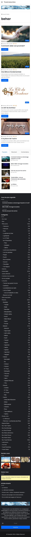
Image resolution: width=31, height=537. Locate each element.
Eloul (4, 231)
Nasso (6, 321)
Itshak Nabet (5, 271)
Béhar (5, 402)
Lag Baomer (6, 235)
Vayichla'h (7, 352)
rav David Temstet (6, 430)
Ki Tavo (6, 390)
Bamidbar (5, 302)
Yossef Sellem (5, 449)
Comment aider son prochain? (13, 46)
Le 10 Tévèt (6, 238)
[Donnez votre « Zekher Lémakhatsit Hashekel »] (25, 459)
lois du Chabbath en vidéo (11, 292)
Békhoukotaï (7, 404)
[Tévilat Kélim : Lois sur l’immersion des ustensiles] (6, 179)
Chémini (6, 406)
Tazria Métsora (8, 411)
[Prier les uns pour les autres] (6, 173)
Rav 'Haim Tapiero (6, 425)
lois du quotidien (6, 278)
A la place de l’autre (9, 139)
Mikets (6, 335)
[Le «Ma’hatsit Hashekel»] (15, 459)
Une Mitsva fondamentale (11, 72)
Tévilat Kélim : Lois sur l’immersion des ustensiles (18, 178)
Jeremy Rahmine (6, 273)
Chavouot (5, 228)
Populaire (4, 152)
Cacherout (5, 285)
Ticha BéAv (6, 264)
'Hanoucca (6, 226)
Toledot (6, 340)
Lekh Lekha (7, 333)
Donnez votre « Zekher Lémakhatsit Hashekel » (13, 492)
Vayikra (5, 397)
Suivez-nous (5, 472)
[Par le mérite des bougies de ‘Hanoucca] (15, 465)
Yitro (5, 383)
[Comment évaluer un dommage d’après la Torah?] (6, 159)
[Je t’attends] (5, 459)
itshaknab (4, 43)
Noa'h (5, 338)
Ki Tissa (6, 368)
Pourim (5, 257)
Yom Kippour (6, 266)
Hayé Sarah (7, 330)
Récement (14, 152)
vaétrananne (5, 442)
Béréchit (5, 326)
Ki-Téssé (6, 392)
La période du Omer (8, 233)
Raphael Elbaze (5, 423)
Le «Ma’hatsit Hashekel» (8, 490)
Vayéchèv (6, 345)
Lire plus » (4, 49)
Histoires (4, 269)
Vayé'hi (6, 342)
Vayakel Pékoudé (8, 380)
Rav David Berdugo (6, 428)
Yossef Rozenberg (6, 447)
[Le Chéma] (6, 186)
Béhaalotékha (8, 311)
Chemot (6, 366)
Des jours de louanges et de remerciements (12, 494)
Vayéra (6, 347)
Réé (5, 395)
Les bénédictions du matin (9, 288)
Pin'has (6, 323)
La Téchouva (6, 418)
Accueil (4, 14)
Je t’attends (5, 487)
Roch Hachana (6, 259)
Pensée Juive (5, 416)
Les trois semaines (7, 252)
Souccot (5, 261)
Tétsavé (6, 376)
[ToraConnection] (10, 2)
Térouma (6, 373)
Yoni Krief (4, 444)
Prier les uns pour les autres (18, 170)
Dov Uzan (4, 219)
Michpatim (7, 371)
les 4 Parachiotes (7, 240)
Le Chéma (13, 184)
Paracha (4, 299)
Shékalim (6, 245)
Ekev (3, 221)
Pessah (5, 254)
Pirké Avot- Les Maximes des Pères (12, 421)
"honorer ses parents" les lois (10, 283)
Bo (5, 361)
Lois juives (4, 280)
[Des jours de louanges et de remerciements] (5, 465)
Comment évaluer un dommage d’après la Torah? (20, 157)
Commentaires (25, 152)
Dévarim (5, 385)
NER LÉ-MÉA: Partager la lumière (19, 164)
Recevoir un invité (7, 295)
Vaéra (5, 378)
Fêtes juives (5, 223)
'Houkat (6, 304)
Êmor (5, 409)
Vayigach (6, 354)
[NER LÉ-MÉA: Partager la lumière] (6, 166)
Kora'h (6, 316)
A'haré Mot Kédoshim (9, 399)
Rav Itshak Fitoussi (6, 435)
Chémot (5, 356)
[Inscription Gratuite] (15, 7)
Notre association (6, 297)
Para (5, 243)
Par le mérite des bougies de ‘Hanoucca (11, 497)
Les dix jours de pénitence (9, 250)
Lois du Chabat (7, 290)
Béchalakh (7, 359)
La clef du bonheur (8, 108)
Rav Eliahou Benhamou (7, 432)
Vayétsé (6, 349)
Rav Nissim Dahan (6, 437)
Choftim (6, 387)
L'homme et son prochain (8, 276)
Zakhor (6, 247)
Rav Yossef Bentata (7, 440)
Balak (5, 307)
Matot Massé (7, 319)
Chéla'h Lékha (8, 314)
